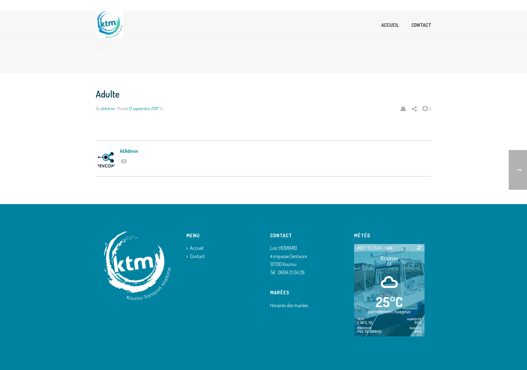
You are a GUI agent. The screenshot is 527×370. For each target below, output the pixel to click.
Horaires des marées (289, 305)
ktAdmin (108, 108)
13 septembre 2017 (143, 108)
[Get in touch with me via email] (123, 162)
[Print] (403, 108)
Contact (421, 25)
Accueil (390, 25)
